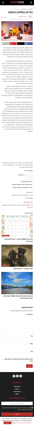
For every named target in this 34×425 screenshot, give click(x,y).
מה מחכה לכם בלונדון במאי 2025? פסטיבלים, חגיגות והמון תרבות (18, 297)
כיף (3, 292)
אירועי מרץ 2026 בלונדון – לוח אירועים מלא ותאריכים (18, 240)
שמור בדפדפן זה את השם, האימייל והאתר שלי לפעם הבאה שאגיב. (18, 360)
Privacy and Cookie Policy (24, 423)
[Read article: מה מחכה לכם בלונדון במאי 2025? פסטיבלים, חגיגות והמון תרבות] (17, 283)
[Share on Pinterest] (13, 43)
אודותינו (17, 394)
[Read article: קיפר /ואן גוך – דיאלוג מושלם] (17, 256)
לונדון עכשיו (6, 235)
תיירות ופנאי (24, 9)
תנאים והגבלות (17, 391)
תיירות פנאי (21, 175)
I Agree (7, 423)
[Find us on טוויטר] (14, 376)
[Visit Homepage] (17, 2)
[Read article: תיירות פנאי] (29, 177)
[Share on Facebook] (29, 43)
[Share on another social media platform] (5, 43)
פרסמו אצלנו (17, 386)
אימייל (31, 344)
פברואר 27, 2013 (25, 19)
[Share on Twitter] (21, 43)
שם (31, 336)
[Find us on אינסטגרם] (20, 376)
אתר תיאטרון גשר (28, 202)
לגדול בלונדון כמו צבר (26, 181)
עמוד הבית (30, 9)
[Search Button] (3, 2)
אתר (32, 351)
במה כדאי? (5, 205)
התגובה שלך (29, 314)
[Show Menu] (31, 2)
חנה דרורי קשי (22, 16)
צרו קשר (17, 389)
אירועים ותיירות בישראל (14, 9)
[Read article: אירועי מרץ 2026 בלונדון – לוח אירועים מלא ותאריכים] (17, 226)
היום (28, 207)
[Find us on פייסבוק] (17, 376)
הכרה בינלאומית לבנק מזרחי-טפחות (22, 187)
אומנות (4, 265)
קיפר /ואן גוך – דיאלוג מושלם (23, 269)
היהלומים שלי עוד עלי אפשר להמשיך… (21, 185)
